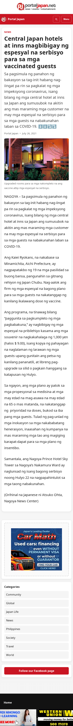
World (10, 655)
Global (10, 603)
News (7, 32)
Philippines (13, 629)
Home (8, 702)
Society (10, 638)
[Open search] (56, 19)
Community (13, 594)
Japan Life (12, 612)
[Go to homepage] (36, 6)
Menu (66, 19)
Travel (10, 646)
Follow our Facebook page (36, 671)
